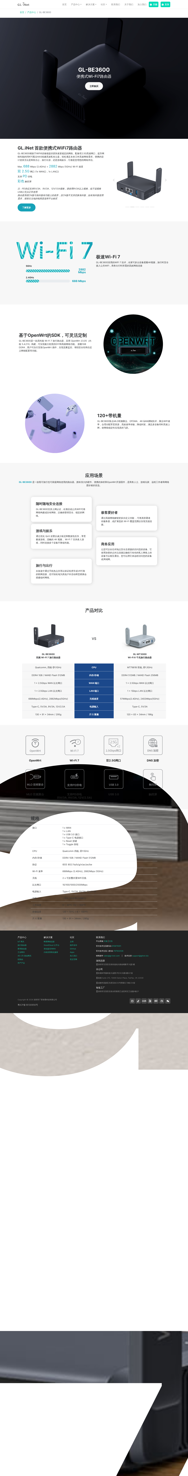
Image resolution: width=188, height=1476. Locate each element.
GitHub (73, 949)
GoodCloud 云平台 (51, 945)
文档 (71, 941)
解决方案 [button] (90, 4)
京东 (167, 4)
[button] (113, 180)
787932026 (118, 951)
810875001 (116, 946)
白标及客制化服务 (51, 952)
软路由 (20, 959)
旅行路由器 (22, 945)
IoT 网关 (21, 941)
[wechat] (167, 1001)
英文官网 (73, 959)
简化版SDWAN (50, 949)
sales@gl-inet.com (112, 956)
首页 (64, 4)
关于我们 (128, 4)
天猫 (155, 4)
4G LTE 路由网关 (24, 956)
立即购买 (94, 86)
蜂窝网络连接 (49, 941)
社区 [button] (103, 4)
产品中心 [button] (75, 4)
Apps (72, 952)
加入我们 (142, 4)
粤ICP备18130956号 (28, 1004)
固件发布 (73, 945)
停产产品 (21, 963)
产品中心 (31, 12)
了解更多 (26, 207)
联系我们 (115, 4)
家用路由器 (22, 949)
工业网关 (21, 952)
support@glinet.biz (140, 956)
